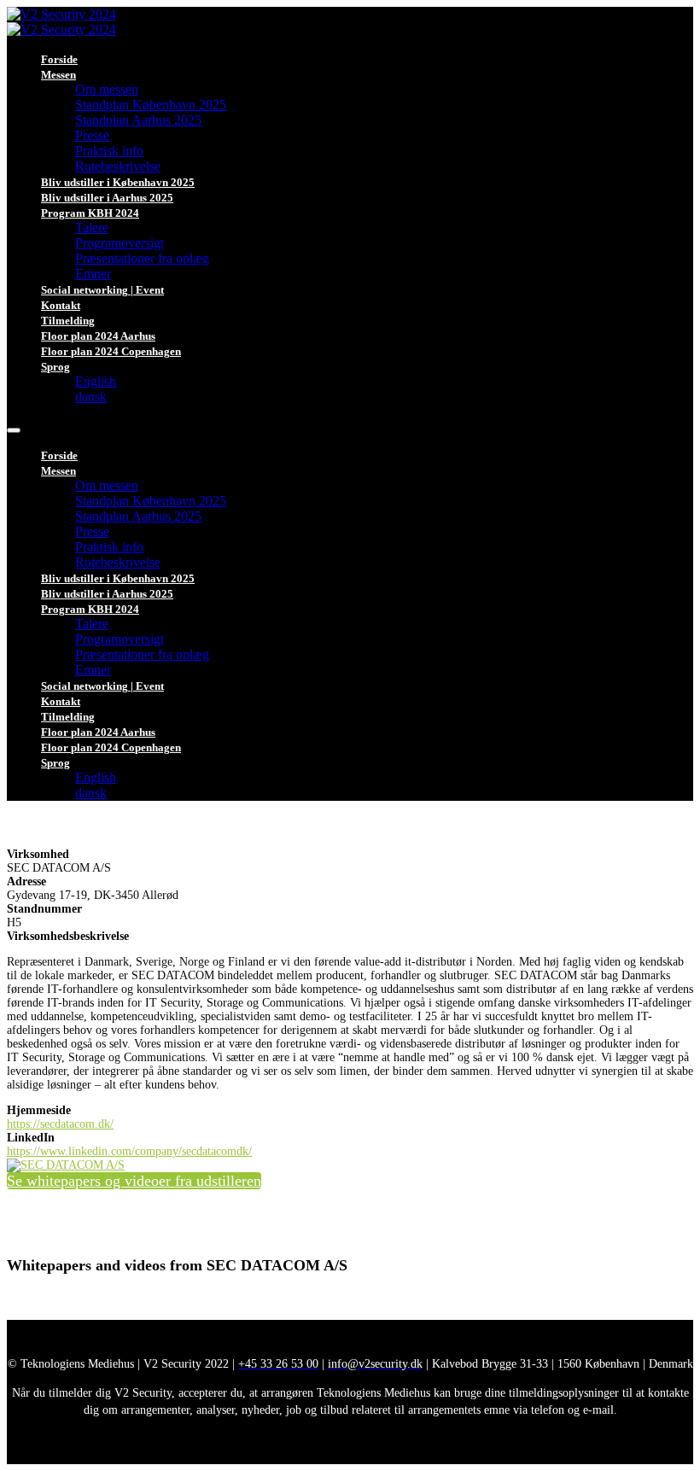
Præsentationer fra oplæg (142, 258)
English (95, 381)
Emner (93, 273)
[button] (134, 1180)
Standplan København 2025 (150, 104)
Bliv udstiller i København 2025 (118, 182)
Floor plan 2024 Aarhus (98, 336)
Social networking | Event (102, 289)
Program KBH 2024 (90, 213)
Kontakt (60, 305)
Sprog (55, 366)
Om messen (106, 89)
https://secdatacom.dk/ (60, 1124)
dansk (91, 396)
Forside (59, 59)
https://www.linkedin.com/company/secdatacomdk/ (129, 1151)
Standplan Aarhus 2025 (138, 120)
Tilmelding (68, 320)
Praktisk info (109, 150)
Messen (58, 74)
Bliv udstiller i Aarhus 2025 (107, 197)
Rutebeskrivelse (117, 166)
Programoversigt (119, 243)
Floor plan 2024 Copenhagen (111, 351)
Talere (91, 227)
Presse (92, 135)
